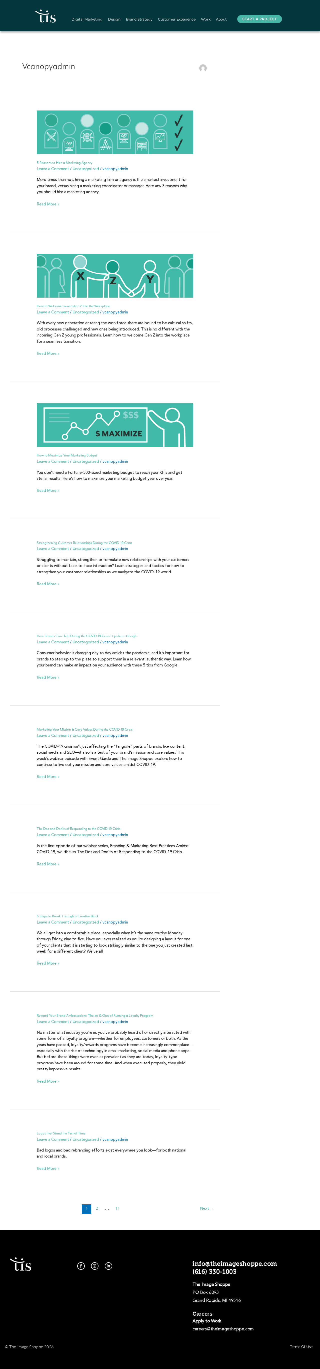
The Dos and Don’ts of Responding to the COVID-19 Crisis (78, 829)
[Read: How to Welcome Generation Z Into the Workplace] (115, 276)
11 (117, 1209)
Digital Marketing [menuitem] (87, 19)
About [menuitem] (221, 19)
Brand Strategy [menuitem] (139, 19)
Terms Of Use (301, 1346)
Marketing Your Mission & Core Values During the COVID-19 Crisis (84, 729)
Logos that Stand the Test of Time (61, 1133)
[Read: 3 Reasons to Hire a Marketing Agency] (115, 132)
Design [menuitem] (114, 19)
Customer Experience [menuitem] (177, 19)
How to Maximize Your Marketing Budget (67, 455)
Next (207, 1209)
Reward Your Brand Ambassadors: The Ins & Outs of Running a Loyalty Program (95, 1015)
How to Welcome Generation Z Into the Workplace (73, 306)
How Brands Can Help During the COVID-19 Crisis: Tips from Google (87, 636)
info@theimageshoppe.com (234, 1263)
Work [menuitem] (205, 19)
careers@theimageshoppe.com (223, 1329)
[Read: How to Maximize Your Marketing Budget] (115, 425)
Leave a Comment (53, 169)
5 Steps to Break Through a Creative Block (67, 916)
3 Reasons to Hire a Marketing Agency (64, 163)
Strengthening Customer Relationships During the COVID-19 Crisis (84, 543)
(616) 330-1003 (214, 1271)
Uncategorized (85, 169)
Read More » (48, 203)
